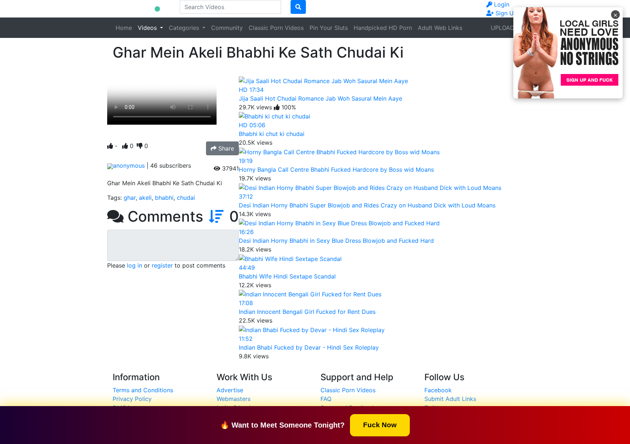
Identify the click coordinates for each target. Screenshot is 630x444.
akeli (145, 197)
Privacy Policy (132, 398)
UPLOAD (502, 27)
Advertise (230, 390)
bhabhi (164, 197)
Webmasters (233, 398)
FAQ (325, 398)
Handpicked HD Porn (383, 27)
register (162, 265)
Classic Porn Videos (276, 27)
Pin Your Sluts (329, 27)
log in (134, 265)
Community (227, 27)
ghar (130, 197)
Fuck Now (380, 424)
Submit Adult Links (450, 398)
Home (124, 27)
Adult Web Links (440, 27)
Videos (148, 27)
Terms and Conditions (143, 390)
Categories (185, 27)
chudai (186, 197)
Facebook (438, 390)
